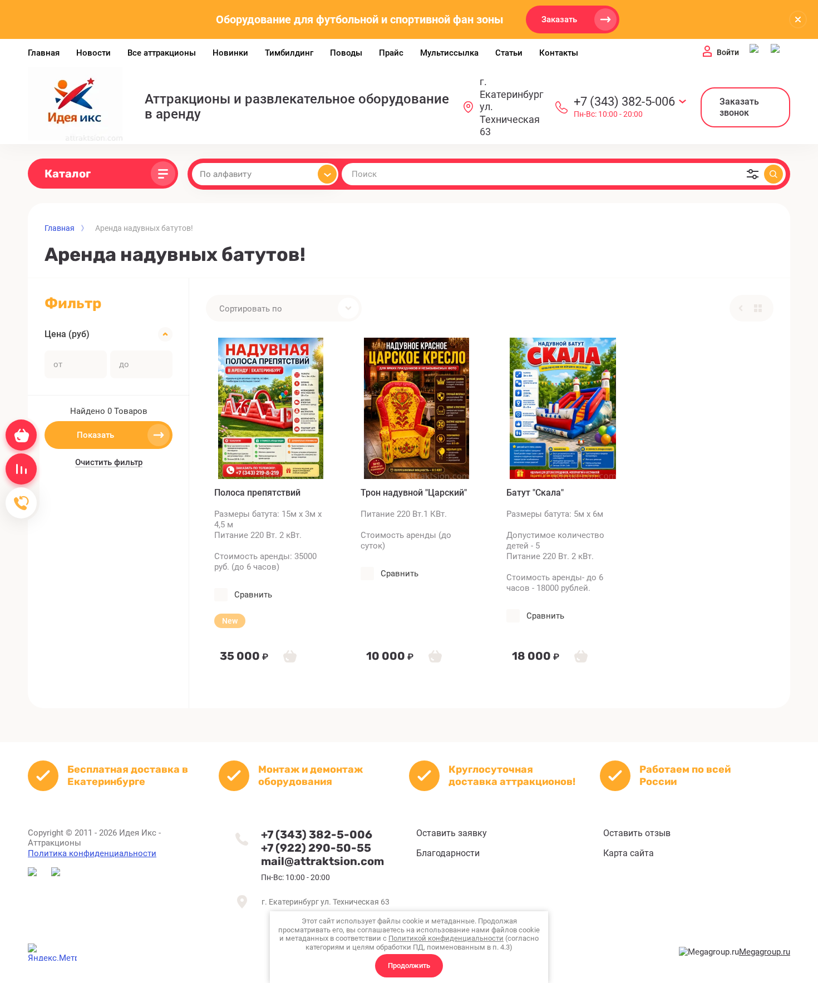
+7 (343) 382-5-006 (624, 101)
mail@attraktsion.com (322, 861)
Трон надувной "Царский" (414, 492)
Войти (728, 52)
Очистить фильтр (108, 462)
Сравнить (253, 595)
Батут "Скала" (535, 492)
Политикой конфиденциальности (446, 938)
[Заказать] (290, 656)
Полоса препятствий (257, 492)
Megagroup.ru (764, 952)
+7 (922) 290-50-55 (316, 847)
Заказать (559, 19)
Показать (95, 435)
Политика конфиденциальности (92, 853)
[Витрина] (758, 308)
